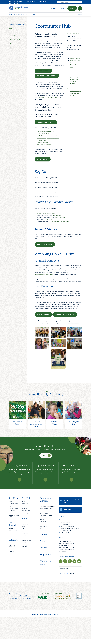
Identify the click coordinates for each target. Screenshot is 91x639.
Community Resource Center (14, 516)
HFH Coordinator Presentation (45, 144)
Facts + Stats (12, 534)
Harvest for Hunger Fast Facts (45, 131)
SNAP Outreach (43, 521)
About (22, 521)
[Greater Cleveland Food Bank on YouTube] (79, 561)
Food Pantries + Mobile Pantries (47, 506)
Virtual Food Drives (25, 510)
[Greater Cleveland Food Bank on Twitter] (65, 561)
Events (43, 548)
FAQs (10, 513)
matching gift (56, 215)
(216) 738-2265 (65, 533)
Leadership (24, 528)
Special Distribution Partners (47, 524)
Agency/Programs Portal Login (71, 501)
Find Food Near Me (13, 503)
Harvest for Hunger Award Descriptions (48, 138)
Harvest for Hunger (19, 14)
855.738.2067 (13, 3)
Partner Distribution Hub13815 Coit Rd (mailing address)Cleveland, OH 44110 (70, 528)
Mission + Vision (25, 524)
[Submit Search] (80, 2)
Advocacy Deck (41, 140)
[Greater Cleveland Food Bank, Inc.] (79, 598)
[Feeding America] (59, 597)
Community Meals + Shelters (46, 508)
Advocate (11, 543)
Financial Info (24, 535)
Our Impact (12, 528)
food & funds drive (59, 217)
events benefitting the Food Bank (59, 221)
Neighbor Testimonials (43, 142)
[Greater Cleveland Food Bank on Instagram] (70, 561)
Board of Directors (25, 531)
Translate (71, 573)
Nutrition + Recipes (13, 508)
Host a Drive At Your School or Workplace (48, 136)
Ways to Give (24, 508)
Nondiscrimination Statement (60, 612)
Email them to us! (73, 323)
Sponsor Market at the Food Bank (46, 213)
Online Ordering (43, 526)
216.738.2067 (31, 1)
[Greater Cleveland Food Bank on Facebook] (60, 561)
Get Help (53, 8)
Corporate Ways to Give (43, 134)
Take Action (11, 551)
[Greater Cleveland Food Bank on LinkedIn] (74, 561)
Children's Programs (45, 511)
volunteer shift (49, 219)
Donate (43, 535)
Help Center (12, 510)
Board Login (67, 509)
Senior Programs (44, 513)
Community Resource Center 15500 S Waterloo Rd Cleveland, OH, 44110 (69, 522)
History (23, 526)
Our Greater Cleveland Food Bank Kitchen (47, 518)
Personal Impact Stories (13, 531)
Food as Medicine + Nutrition (46, 515)
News (10, 553)
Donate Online (24, 503)
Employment (46, 555)
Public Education (13, 549)
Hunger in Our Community (12, 546)
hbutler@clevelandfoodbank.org (47, 97)
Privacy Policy (49, 612)
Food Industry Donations (27, 513)
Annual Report (24, 542)
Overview (11, 501)
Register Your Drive (75, 58)
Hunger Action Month (26, 540)
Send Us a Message (75, 91)
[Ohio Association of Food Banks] (68, 597)
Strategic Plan (24, 533)
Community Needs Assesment (25, 545)
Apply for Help (12, 506)
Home (10, 14)
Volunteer (23, 506)
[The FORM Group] (45, 614)
